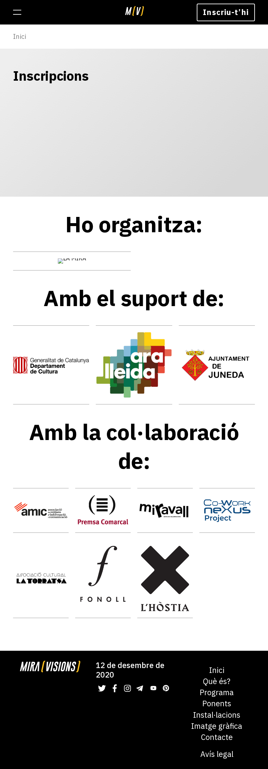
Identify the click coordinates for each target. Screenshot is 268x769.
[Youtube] (153, 688)
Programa (217, 692)
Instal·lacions (216, 715)
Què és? (216, 681)
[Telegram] (140, 688)
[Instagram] (127, 688)
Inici (19, 36)
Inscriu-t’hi (226, 12)
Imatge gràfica (216, 726)
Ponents (216, 703)
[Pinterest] (166, 688)
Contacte (217, 737)
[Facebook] (115, 688)
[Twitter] (102, 688)
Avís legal (216, 754)
